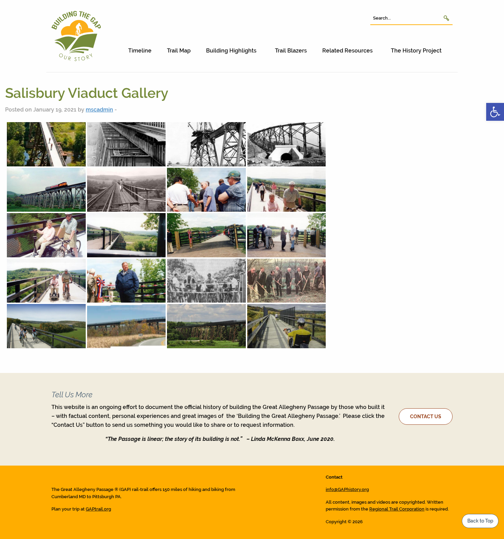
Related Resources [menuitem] (347, 50)
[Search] (446, 18)
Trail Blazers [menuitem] (291, 50)
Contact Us (425, 416)
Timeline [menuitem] (140, 50)
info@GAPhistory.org (347, 489)
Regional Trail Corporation (396, 509)
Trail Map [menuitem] (179, 50)
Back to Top (480, 521)
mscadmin (99, 109)
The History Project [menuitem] (416, 50)
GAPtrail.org (98, 509)
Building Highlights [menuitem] (231, 50)
